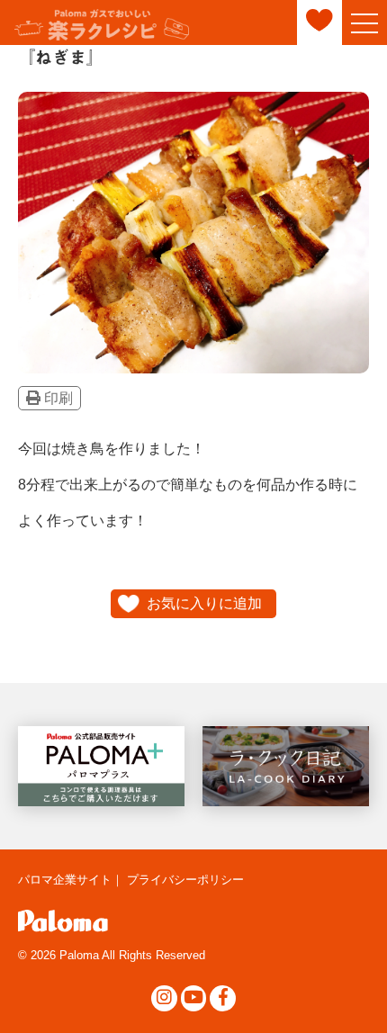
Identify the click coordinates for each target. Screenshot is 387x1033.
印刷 (56, 398)
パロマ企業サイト (65, 879)
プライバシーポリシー (185, 879)
